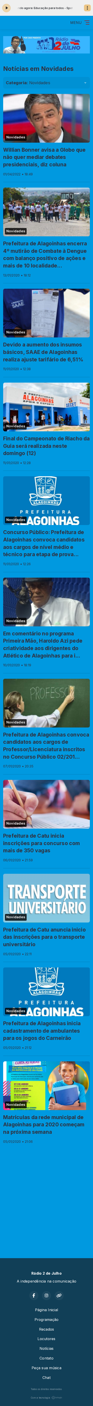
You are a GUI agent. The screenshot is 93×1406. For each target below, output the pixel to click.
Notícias (47, 1348)
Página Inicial (46, 1310)
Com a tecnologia (40, 1397)
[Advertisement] (46, 1197)
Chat (46, 1377)
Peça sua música (46, 1368)
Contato (46, 1358)
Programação (47, 1319)
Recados (46, 1329)
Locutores (46, 1338)
